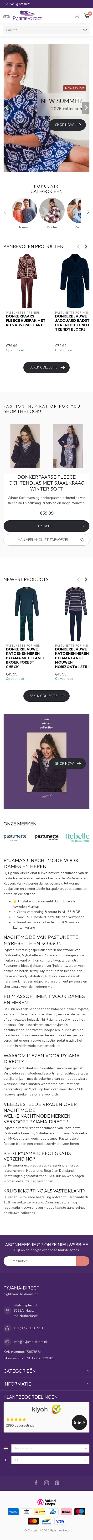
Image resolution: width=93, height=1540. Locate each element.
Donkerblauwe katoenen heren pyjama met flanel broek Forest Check (25, 658)
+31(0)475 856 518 (28, 1328)
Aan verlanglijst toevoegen (43, 539)
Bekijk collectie (43, 367)
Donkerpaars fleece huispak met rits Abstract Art (26, 320)
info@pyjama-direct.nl (30, 1342)
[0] (86, 15)
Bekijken (44, 526)
